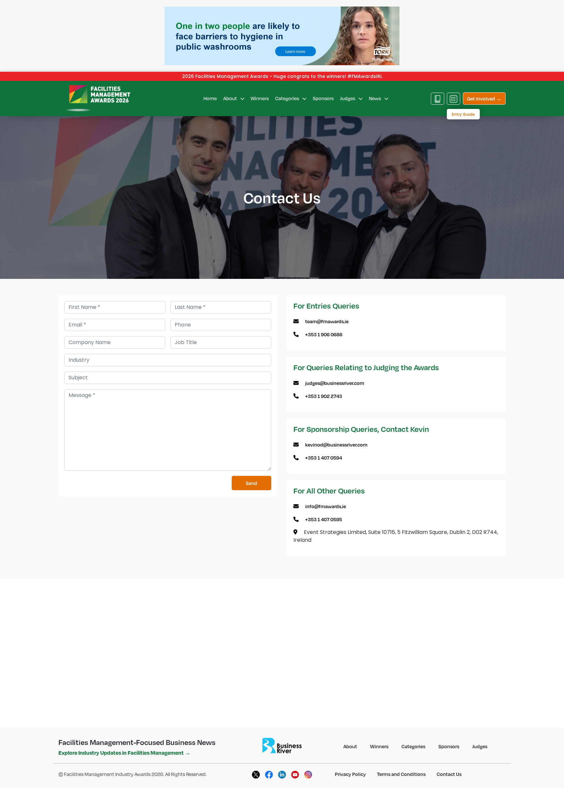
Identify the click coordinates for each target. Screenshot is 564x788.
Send (251, 483)
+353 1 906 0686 (323, 334)
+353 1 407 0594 (323, 458)
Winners (260, 98)
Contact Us (449, 774)
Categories (287, 98)
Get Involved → (484, 98)
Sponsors (323, 98)
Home (210, 98)
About (230, 98)
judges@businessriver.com (334, 383)
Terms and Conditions (401, 774)
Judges (348, 98)
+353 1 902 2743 (323, 396)
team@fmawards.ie (327, 321)
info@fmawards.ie (325, 506)
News (375, 98)
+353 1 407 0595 (323, 519)
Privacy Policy (350, 774)
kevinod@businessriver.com (336, 444)
